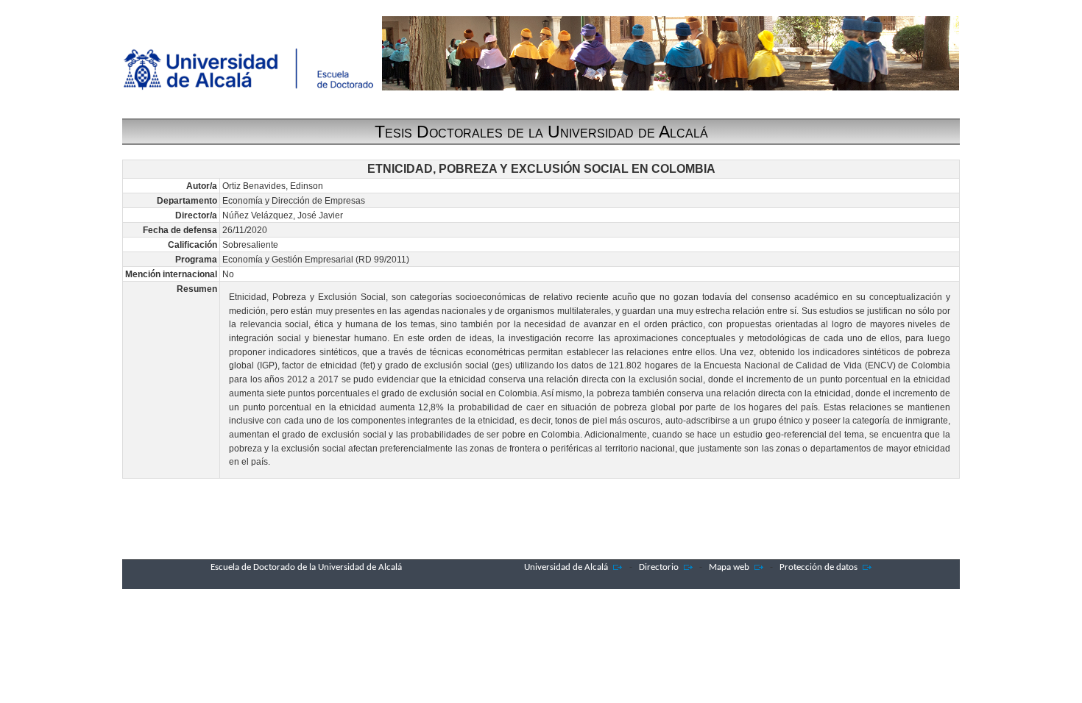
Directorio (659, 567)
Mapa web (729, 567)
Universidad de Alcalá (566, 567)
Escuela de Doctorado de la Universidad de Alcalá (306, 567)
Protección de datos (818, 567)
